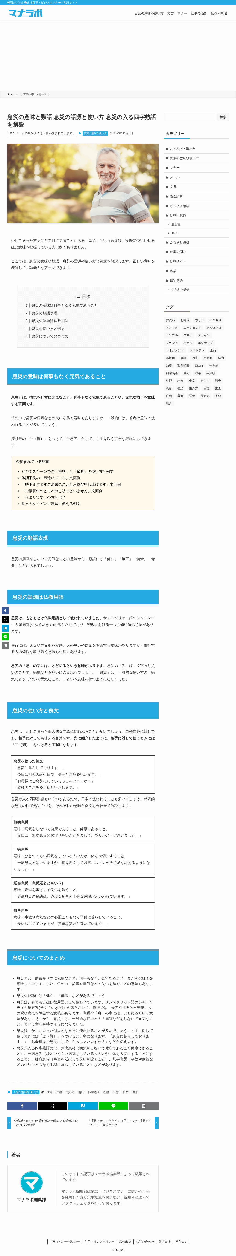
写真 (195, 358)
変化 (186, 373)
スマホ (187, 335)
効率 (169, 365)
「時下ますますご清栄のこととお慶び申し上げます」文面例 (71, 484)
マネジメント (175, 350)
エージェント (192, 327)
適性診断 (176, 196)
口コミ (199, 365)
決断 (169, 388)
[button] (22, 1106)
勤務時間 (183, 365)
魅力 (169, 403)
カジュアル (214, 327)
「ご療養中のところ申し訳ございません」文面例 (62, 491)
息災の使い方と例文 (48, 328)
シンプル (172, 335)
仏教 (116, 1092)
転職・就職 (178, 215)
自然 (169, 396)
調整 (192, 396)
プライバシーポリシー (65, 1241)
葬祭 (180, 396)
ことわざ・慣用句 (183, 148)
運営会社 (165, 1241)
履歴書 (175, 224)
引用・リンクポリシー (100, 1241)
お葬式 (184, 320)
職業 (173, 271)
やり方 (199, 320)
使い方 (70, 1092)
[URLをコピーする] (144, 1106)
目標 (206, 388)
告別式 (213, 365)
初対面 (208, 358)
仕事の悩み (178, 251)
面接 (174, 233)
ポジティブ (205, 343)
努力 (221, 358)
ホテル (187, 343)
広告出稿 (125, 1241)
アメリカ (172, 327)
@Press (180, 1241)
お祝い (170, 320)
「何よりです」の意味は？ (43, 497)
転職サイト (178, 261)
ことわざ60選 (180, 289)
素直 (218, 388)
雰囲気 (205, 396)
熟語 (106, 1092)
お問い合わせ (145, 1241)
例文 (125, 1092)
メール (175, 177)
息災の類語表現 (44, 313)
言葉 (135, 1092)
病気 (49, 1092)
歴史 (218, 380)
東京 (192, 380)
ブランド (172, 343)
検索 (223, 117)
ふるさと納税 (179, 242)
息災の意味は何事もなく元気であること (65, 305)
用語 (59, 1092)
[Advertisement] (118, 56)
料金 (180, 380)
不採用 (170, 358)
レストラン (196, 350)
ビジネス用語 (179, 206)
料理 (169, 380)
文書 (173, 186)
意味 (81, 1092)
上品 (213, 350)
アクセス (215, 320)
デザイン (204, 335)
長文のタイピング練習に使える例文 (50, 504)
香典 (218, 396)
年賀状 (210, 373)
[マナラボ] (25, 13)
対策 (198, 373)
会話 (183, 358)
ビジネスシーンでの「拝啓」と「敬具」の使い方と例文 (67, 471)
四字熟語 (93, 1092)
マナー (175, 167)
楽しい (205, 380)
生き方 (193, 388)
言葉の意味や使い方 (95, 133)
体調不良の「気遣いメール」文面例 (50, 478)
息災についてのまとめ (50, 336)
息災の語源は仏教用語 (50, 321)
